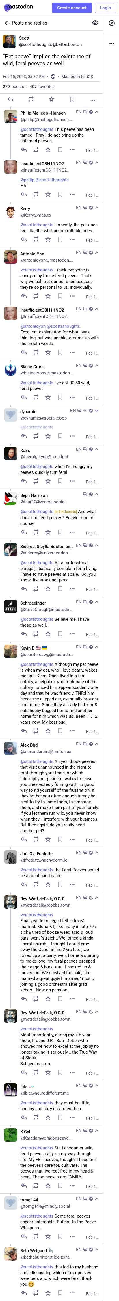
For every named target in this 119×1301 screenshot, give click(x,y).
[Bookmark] (72, 99)
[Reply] (10, 99)
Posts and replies (29, 23)
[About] (111, 43)
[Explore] (111, 23)
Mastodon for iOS (77, 76)
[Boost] (30, 99)
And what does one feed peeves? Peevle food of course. (58, 517)
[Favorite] (51, 99)
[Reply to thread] (23, 149)
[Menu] (72, 149)
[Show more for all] (95, 23)
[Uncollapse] (96, 410)
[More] (92, 100)
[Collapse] (96, 112)
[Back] (6, 23)
